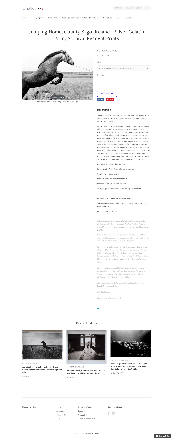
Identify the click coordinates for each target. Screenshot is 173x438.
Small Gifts (53, 18)
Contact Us (61, 415)
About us (128, 18)
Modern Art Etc (29, 407)
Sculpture (107, 18)
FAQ (58, 419)
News (118, 18)
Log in (138, 8)
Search (59, 407)
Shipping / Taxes (85, 407)
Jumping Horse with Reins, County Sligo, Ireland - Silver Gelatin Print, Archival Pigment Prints (42, 369)
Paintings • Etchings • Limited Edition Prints (80, 18)
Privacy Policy (83, 415)
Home (24, 18)
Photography (36, 18)
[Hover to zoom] (57, 74)
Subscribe (82, 411)
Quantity (100, 75)
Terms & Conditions (86, 419)
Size (99, 62)
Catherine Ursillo (107, 50)
